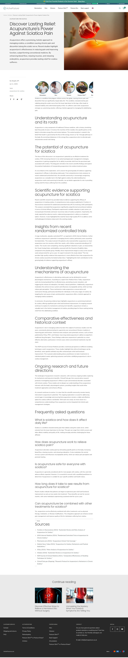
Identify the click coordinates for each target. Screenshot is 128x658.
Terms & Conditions (28, 628)
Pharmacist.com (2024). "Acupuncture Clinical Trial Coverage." (56, 541)
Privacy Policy (26, 631)
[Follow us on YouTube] (122, 629)
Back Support (53, 638)
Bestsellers (38, 8)
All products (53, 641)
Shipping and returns (10, 631)
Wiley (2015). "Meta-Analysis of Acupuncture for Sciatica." (55, 550)
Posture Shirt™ (63, 8)
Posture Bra (74, 8)
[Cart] (124, 8)
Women (52, 8)
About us (108, 3)
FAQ (4, 634)
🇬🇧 (93, 8)
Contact (5, 628)
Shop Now (81, 1)
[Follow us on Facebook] (112, 629)
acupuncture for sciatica (18, 19)
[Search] (120, 8)
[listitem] (10, 99)
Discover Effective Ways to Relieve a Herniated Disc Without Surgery (47, 608)
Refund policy (26, 634)
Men (46, 8)
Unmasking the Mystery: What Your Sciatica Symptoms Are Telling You (78, 608)
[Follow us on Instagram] (117, 629)
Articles (10, 15)
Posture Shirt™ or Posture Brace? (33, 638)
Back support (85, 8)
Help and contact (122, 3)
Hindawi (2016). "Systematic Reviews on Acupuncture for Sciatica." (58, 553)
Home (5, 15)
